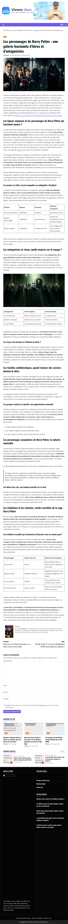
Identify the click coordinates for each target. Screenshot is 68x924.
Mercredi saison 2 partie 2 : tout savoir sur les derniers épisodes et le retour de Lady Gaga (33, 740)
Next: (50, 644)
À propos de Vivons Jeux (43, 780)
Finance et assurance (19, 755)
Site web (6, 699)
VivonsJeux (6, 30)
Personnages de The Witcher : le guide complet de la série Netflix (54, 739)
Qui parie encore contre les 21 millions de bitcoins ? (50, 799)
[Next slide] (64, 751)
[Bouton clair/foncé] (62, 25)
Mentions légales (41, 784)
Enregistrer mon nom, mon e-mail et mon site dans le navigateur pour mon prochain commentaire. (31, 706)
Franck (7, 55)
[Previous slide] (61, 751)
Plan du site (39, 787)
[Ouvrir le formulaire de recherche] (65, 24)
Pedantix (20, 150)
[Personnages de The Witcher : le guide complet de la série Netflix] (55, 728)
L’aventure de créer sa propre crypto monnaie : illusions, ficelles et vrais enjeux (39, 759)
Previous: (16, 644)
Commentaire (8, 661)
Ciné (5, 37)
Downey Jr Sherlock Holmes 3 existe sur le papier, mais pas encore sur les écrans (12, 739)
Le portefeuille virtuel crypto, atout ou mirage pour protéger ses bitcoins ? (7, 759)
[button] (3, 24)
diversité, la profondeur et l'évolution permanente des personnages (38, 115)
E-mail (5, 692)
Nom (5, 685)
